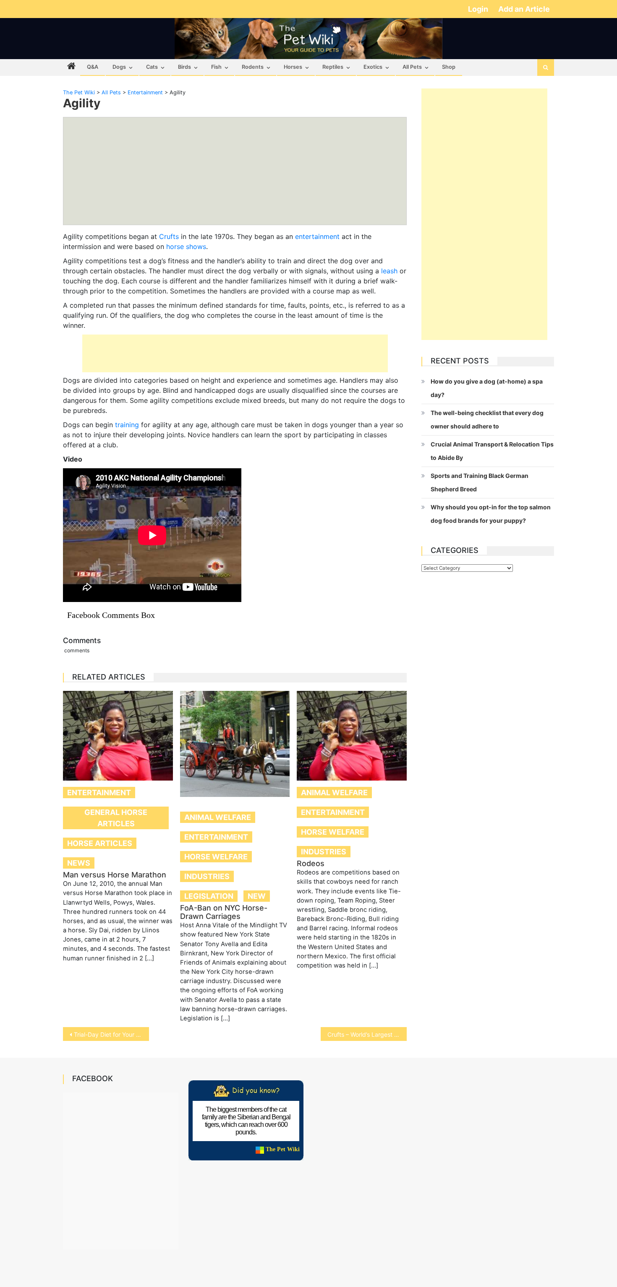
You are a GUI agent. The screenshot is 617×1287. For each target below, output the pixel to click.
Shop (448, 67)
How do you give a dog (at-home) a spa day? (487, 388)
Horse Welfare (216, 856)
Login (479, 9)
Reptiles (332, 67)
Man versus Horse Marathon (114, 874)
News (78, 863)
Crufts (169, 236)
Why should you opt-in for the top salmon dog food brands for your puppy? (491, 513)
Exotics (372, 67)
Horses (293, 67)
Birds (184, 67)
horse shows (186, 246)
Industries (207, 876)
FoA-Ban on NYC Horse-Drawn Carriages (223, 912)
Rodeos (310, 863)
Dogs (119, 67)
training (127, 424)
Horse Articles (99, 843)
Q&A (92, 67)
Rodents (253, 67)
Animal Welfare (217, 817)
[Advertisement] (235, 353)
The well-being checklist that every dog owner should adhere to (487, 419)
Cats (152, 67)
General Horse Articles (115, 818)
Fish (216, 67)
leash (389, 271)
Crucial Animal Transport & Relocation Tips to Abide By (492, 451)
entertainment (317, 236)
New (257, 896)
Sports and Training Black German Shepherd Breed (479, 482)
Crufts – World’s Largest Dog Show (367, 1034)
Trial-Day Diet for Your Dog (110, 1034)
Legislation (208, 896)
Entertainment (99, 792)
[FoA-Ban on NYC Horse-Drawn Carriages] (235, 744)
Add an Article (524, 9)
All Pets (412, 67)
